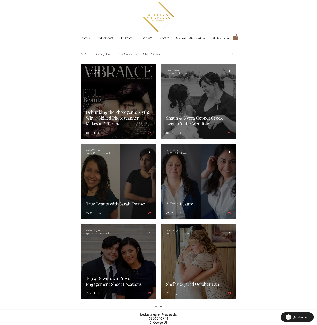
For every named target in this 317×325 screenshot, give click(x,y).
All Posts (85, 54)
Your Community (128, 54)
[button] (235, 37)
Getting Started (104, 54)
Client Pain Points (152, 54)
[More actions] (150, 71)
